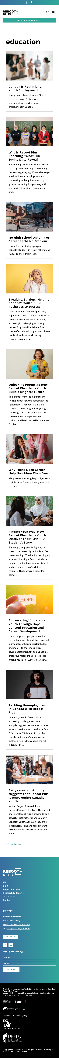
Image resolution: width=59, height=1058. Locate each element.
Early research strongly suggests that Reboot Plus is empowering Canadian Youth (29, 795)
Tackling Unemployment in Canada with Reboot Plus (28, 708)
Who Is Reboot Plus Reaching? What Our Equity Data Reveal (24, 156)
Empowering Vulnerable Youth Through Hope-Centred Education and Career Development (27, 625)
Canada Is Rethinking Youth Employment (25, 88)
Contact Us (10, 937)
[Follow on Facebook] (27, 2)
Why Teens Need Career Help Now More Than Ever (28, 471)
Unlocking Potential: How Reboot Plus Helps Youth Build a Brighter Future (28, 388)
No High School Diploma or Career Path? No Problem (29, 239)
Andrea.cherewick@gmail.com (16, 924)
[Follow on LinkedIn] (32, 2)
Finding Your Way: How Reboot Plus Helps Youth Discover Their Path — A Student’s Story (27, 536)
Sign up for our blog (29, 20)
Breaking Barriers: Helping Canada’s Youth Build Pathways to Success (29, 303)
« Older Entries (13, 844)
